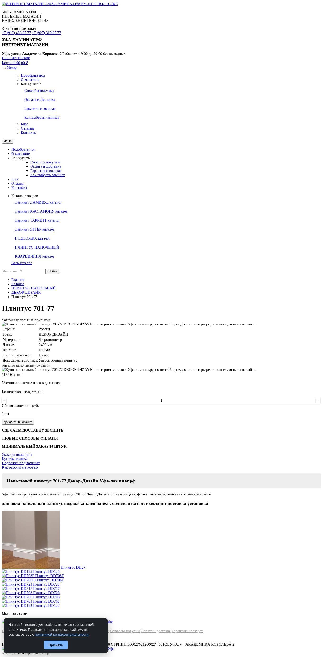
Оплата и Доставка (45, 166)
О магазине (30, 80)
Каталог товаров (24, 196)
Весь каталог (21, 263)
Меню (12, 67)
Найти (52, 271)
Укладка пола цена (17, 454)
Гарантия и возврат (45, 171)
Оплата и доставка (156, 631)
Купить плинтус (15, 459)
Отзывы (27, 128)
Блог (24, 124)
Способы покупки (45, 162)
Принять (55, 645)
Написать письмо (16, 58)
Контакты (29, 133)
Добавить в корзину (18, 422)
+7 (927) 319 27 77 (46, 33)
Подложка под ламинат (21, 463)
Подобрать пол (33, 75)
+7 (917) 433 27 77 (16, 33)
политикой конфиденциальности (62, 634)
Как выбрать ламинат (47, 175)
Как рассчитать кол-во (20, 467)
